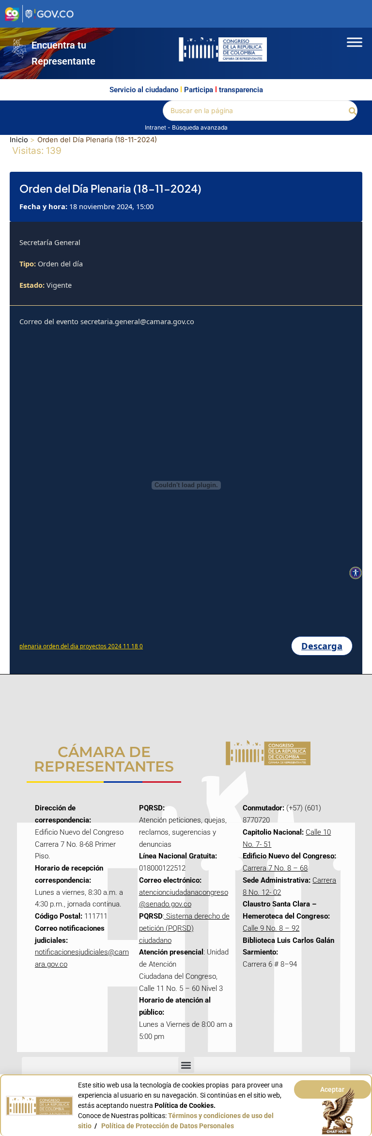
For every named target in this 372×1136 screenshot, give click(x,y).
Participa (198, 89)
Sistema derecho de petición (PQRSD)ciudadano (184, 928)
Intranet (156, 127)
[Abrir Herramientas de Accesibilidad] (355, 573)
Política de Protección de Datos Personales (167, 1126)
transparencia (241, 89)
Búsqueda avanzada (200, 127)
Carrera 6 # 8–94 (270, 964)
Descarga (321, 646)
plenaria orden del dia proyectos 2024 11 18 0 (81, 646)
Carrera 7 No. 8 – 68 (275, 868)
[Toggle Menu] (354, 42)
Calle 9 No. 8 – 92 (271, 928)
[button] (353, 110)
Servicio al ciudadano (143, 89)
